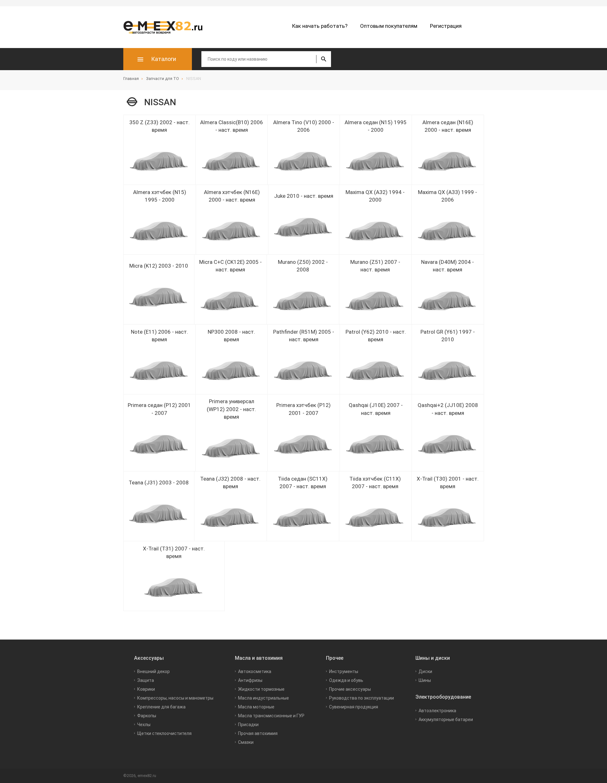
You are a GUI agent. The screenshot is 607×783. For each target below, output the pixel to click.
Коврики (146, 689)
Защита (145, 680)
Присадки (248, 724)
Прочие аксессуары (350, 689)
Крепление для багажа (161, 706)
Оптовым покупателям (388, 26)
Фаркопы (146, 715)
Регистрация (446, 26)
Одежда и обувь (346, 680)
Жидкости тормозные (261, 689)
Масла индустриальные (263, 698)
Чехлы (143, 724)
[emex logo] (166, 27)
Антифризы (250, 680)
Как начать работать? (319, 26)
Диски (425, 671)
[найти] (323, 59)
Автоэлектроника (437, 710)
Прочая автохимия (258, 733)
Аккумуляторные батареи (446, 719)
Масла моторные (256, 706)
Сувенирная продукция (353, 706)
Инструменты (343, 671)
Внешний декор (153, 671)
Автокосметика (254, 671)
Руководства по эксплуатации (361, 698)
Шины (425, 680)
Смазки (246, 742)
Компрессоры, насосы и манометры (175, 698)
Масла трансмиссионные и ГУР (271, 715)
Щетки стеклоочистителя (164, 733)
